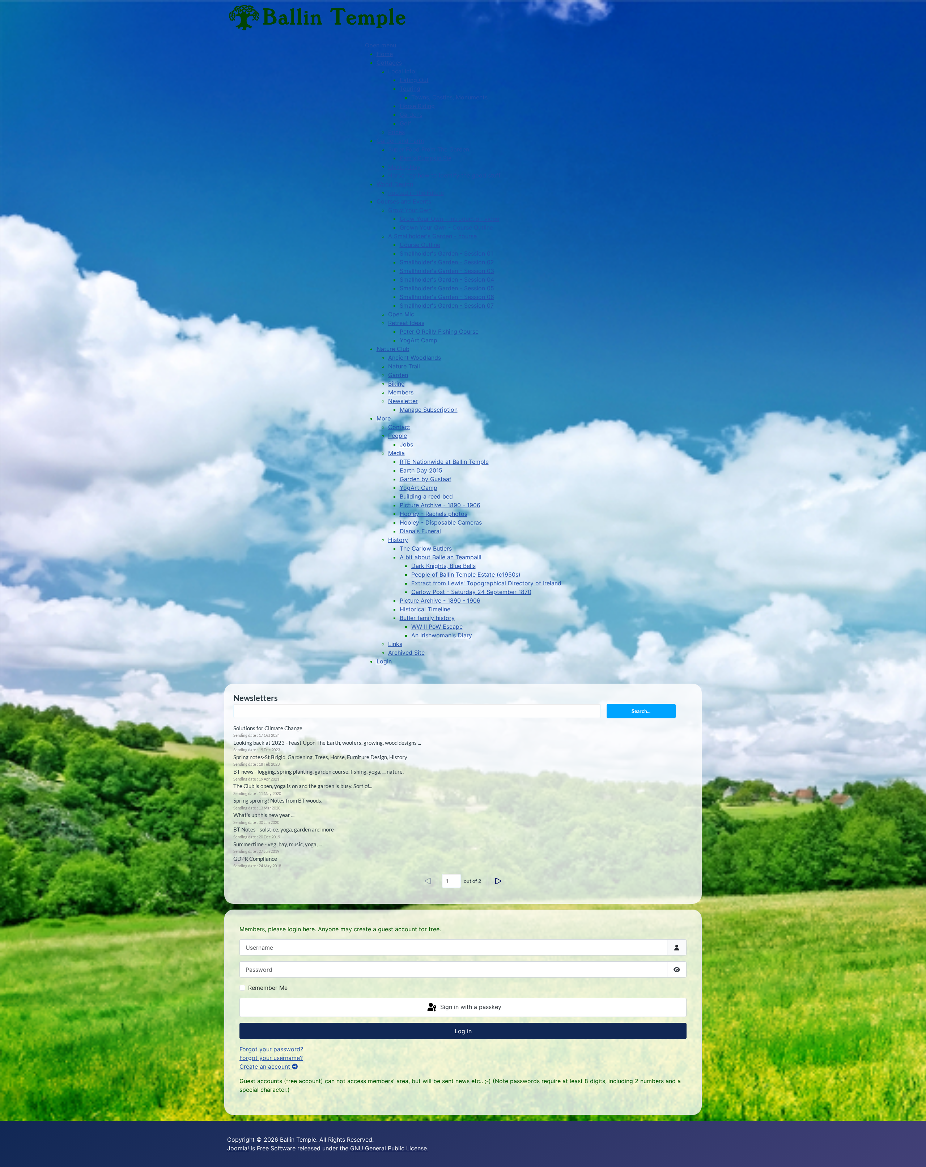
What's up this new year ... (263, 815)
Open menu (380, 45)
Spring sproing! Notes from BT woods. (277, 800)
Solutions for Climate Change (267, 728)
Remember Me (268, 987)
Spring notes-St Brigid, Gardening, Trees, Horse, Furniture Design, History (320, 757)
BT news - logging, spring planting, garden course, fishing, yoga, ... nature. (318, 771)
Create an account (265, 1066)
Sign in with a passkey (469, 1006)
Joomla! (238, 1148)
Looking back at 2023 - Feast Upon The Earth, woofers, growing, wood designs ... (327, 742)
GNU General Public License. (389, 1148)
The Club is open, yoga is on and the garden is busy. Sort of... (302, 786)
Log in (463, 1031)
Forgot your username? (271, 1057)
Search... (641, 711)
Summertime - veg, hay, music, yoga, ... (277, 844)
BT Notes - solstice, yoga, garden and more (283, 829)
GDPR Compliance (255, 858)
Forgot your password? (271, 1049)
